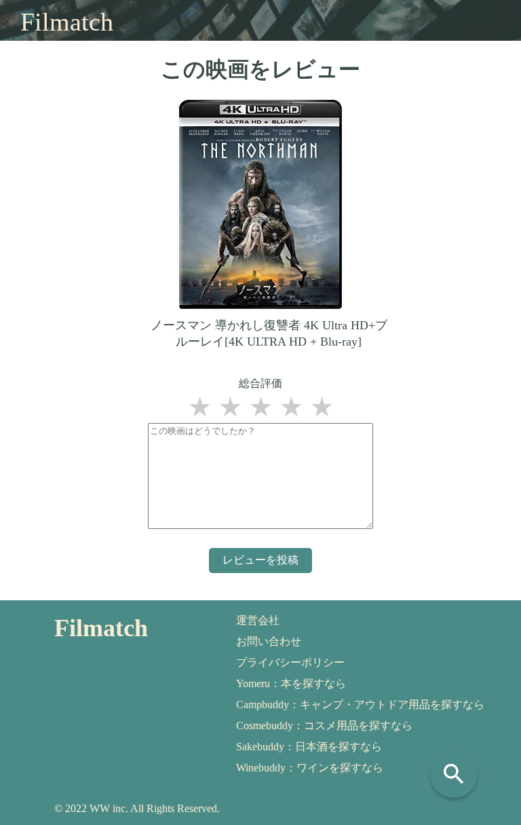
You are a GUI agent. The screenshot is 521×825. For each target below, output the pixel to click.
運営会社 (257, 620)
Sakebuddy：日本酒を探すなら (309, 746)
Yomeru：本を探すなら (291, 683)
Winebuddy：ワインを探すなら (309, 767)
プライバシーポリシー (290, 662)
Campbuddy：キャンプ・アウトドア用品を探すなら (360, 704)
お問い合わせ (268, 641)
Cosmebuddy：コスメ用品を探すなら (324, 725)
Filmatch (66, 21)
